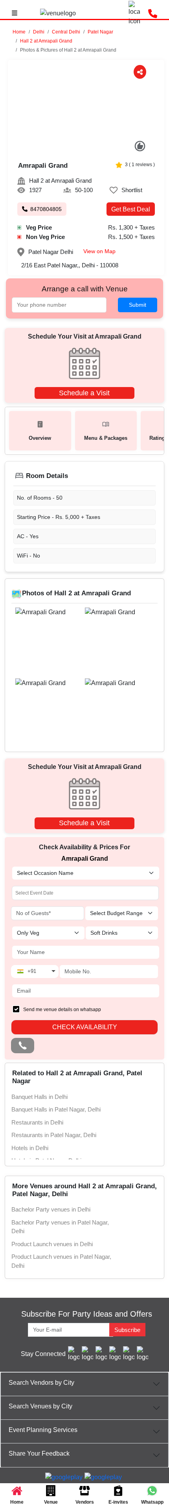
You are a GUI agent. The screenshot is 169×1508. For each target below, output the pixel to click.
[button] (38, 32)
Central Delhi (66, 32)
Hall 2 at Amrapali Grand (46, 41)
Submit (137, 305)
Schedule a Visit (84, 393)
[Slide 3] (90, 149)
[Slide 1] (74, 149)
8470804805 (46, 209)
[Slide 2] (82, 149)
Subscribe (127, 1329)
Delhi (38, 32)
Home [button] (19, 32)
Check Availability (84, 1027)
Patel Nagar (100, 32)
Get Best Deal (130, 209)
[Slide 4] (98, 149)
